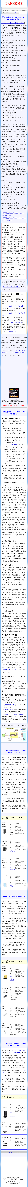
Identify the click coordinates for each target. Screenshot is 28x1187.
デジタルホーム (14, 7)
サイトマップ (23, 10)
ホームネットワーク (23, 7)
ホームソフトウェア (14, 10)
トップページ (6, 7)
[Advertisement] (14, 373)
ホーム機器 (5, 10)
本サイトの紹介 (5, 12)
